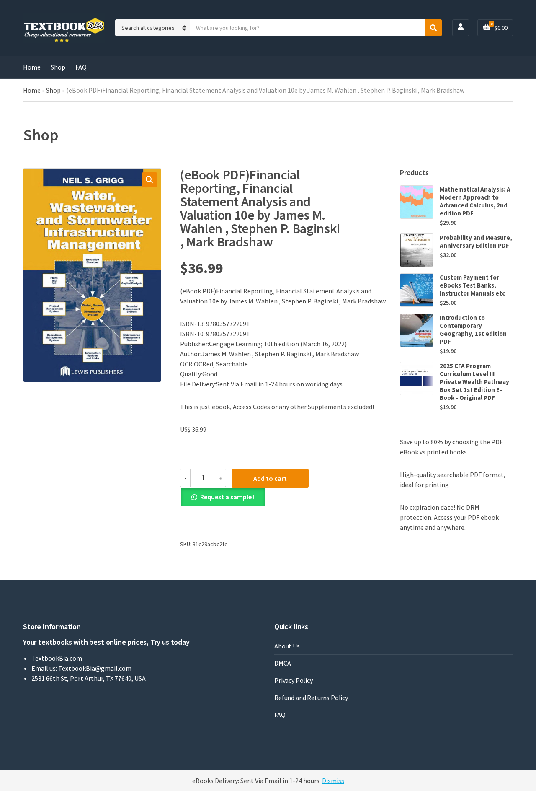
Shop (58, 67)
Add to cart (270, 478)
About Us (287, 646)
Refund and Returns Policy (311, 697)
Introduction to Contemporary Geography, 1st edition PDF (473, 329)
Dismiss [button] (333, 780)
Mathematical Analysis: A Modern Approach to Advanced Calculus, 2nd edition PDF (475, 201)
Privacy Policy (293, 680)
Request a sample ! (227, 497)
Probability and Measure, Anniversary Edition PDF (476, 241)
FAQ (81, 67)
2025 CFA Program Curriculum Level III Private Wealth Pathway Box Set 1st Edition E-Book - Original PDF (474, 382)
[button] (149, 179)
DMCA (282, 663)
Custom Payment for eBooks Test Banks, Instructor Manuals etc (472, 285)
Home (32, 67)
